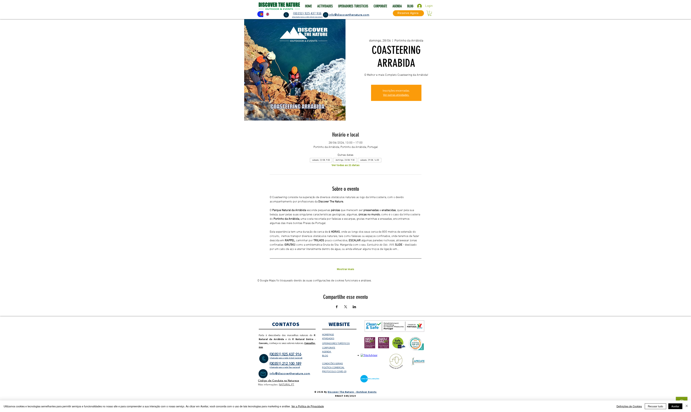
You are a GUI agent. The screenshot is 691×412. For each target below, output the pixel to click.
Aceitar (675, 406)
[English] (266, 14)
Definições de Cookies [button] (629, 406)
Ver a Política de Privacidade (307, 406)
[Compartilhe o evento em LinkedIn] (354, 306)
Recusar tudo (655, 406)
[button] (429, 13)
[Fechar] (687, 406)
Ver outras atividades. (396, 95)
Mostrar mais (345, 269)
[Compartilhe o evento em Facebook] (336, 306)
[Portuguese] (260, 14)
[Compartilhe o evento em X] (345, 306)
